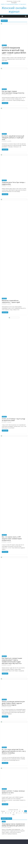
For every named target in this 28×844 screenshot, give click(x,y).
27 (22, 811)
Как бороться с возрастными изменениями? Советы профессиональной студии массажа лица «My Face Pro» (12, 660)
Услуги (3, 821)
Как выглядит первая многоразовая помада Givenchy (13, 92)
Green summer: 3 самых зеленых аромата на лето (13, 792)
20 (14, 811)
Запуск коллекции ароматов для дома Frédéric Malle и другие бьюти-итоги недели (13, 703)
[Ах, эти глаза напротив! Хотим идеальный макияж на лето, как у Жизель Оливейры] (14, 722)
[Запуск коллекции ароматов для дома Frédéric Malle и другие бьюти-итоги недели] (14, 679)
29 (2, 813)
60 (16, 813)
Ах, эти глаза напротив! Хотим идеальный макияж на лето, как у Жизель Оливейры (14, 751)
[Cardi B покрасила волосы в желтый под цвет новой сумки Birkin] (14, 23)
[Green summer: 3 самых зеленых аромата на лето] (14, 768)
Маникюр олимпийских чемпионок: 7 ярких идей (11, 301)
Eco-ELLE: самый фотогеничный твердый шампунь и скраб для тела (13, 137)
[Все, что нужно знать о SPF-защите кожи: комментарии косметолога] (14, 436)
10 (11, 811)
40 (10, 813)
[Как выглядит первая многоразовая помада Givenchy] (14, 68)
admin (10, 54)
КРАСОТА (4, 45)
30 (5, 813)
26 (19, 811)
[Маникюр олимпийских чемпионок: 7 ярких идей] (14, 199)
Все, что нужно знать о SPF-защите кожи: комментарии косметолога (12, 538)
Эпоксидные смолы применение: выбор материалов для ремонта (13, 825)
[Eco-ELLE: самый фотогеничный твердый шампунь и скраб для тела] (14, 108)
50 (13, 813)
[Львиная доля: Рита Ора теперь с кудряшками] (14, 155)
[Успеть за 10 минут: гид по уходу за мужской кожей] (14, 317)
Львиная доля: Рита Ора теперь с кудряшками (13, 183)
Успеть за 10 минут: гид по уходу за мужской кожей (13, 419)
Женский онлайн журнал (14, 9)
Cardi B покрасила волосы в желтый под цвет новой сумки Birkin (14, 50)
